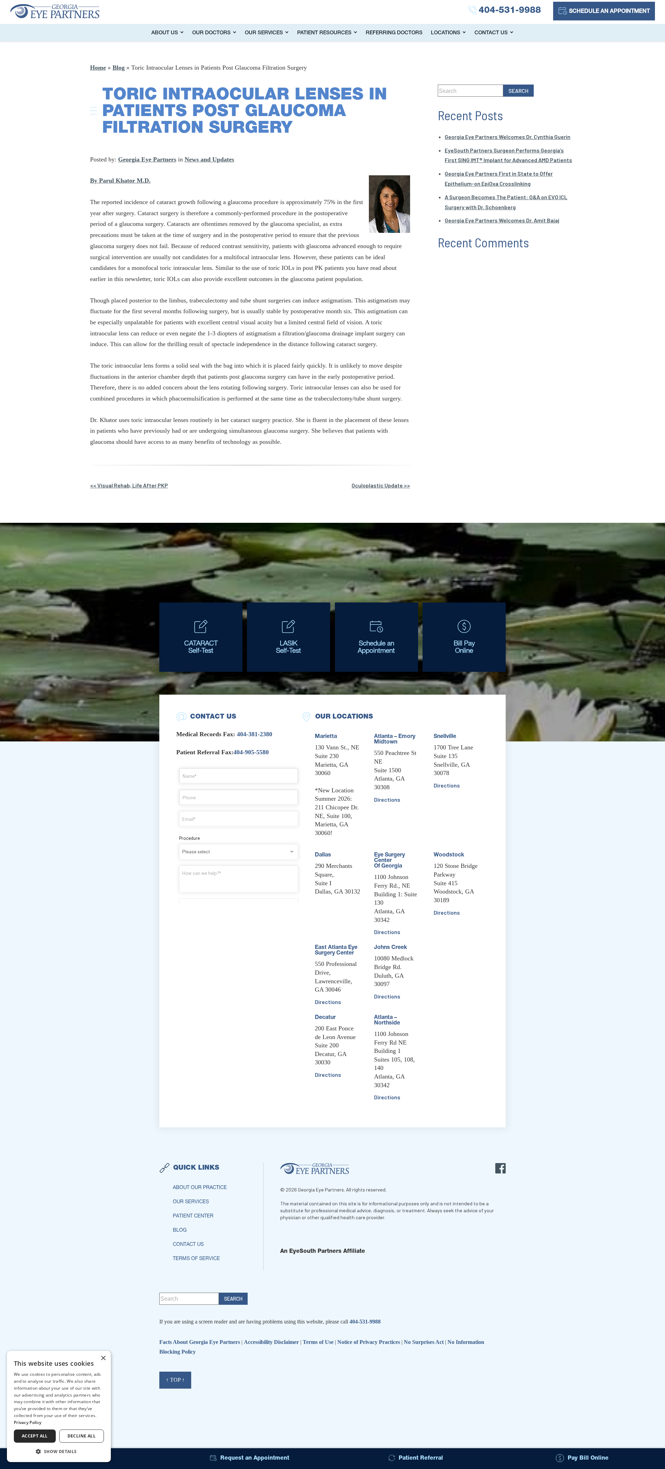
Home (98, 67)
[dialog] (59, 1406)
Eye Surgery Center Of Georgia (389, 861)
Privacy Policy (27, 1422)
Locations (445, 33)
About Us (164, 33)
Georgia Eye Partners (147, 159)
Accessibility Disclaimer (272, 1342)
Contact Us (491, 33)
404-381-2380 (254, 734)
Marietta (326, 737)
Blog (119, 67)
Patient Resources (324, 33)
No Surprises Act (424, 1342)
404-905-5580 (251, 752)
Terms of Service (196, 1259)
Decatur (325, 1018)
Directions (328, 1002)
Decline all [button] (82, 1436)
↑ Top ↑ (175, 1380)
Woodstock (449, 855)
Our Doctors (211, 33)
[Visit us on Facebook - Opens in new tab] (500, 1168)
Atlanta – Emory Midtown (394, 739)
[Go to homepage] (62, 11)
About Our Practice (200, 1188)
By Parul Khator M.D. (120, 180)
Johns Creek (390, 948)
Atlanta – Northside (387, 1020)
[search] (518, 91)
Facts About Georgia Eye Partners (200, 1342)
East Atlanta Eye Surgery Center (336, 950)
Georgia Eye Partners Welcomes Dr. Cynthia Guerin (507, 136)
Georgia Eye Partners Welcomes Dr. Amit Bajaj (502, 220)
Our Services (264, 33)
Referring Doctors (394, 33)
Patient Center (193, 1216)
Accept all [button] (35, 1436)
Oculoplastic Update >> (381, 485)
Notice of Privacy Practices (369, 1342)
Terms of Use (319, 1342)
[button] (59, 1451)
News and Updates (209, 159)
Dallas (323, 855)
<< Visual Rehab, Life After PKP (129, 485)
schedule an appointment (609, 12)
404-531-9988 (365, 1322)
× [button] (103, 1358)
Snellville (445, 737)
